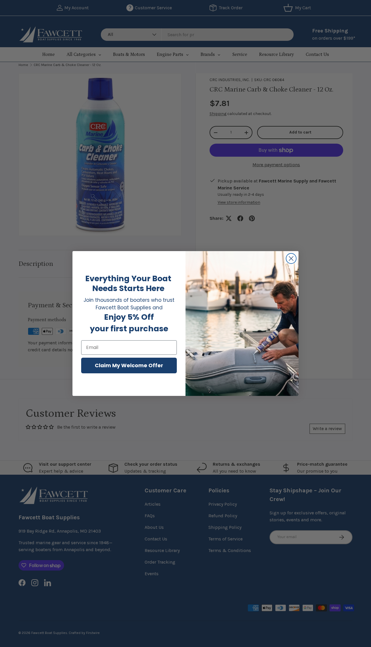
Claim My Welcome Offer (129, 365)
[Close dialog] (291, 258)
